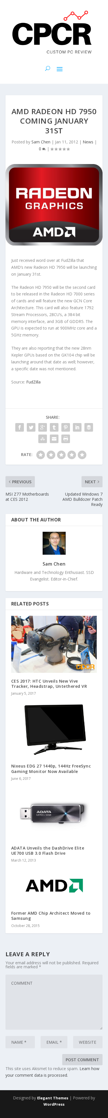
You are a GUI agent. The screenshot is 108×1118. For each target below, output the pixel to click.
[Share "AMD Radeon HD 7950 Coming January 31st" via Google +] (42, 427)
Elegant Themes (52, 1098)
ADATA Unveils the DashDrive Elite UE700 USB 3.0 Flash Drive (47, 850)
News (88, 142)
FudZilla (33, 382)
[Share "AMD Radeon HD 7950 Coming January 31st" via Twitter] (31, 427)
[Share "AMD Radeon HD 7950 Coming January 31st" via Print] (65, 439)
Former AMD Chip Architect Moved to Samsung (51, 915)
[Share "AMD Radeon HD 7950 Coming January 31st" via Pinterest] (65, 427)
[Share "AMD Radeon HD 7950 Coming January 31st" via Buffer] (88, 427)
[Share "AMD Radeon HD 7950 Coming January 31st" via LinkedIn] (77, 427)
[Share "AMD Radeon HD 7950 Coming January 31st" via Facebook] (19, 427)
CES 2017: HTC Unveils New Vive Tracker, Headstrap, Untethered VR (49, 683)
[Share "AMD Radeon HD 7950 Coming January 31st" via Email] (54, 439)
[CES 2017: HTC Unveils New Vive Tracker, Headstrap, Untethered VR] (54, 644)
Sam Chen (40, 142)
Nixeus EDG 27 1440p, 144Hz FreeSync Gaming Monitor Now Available (51, 768)
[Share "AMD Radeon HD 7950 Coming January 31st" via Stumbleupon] (42, 439)
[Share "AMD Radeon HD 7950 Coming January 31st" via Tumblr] (54, 427)
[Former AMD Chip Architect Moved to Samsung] (54, 886)
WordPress (54, 1104)
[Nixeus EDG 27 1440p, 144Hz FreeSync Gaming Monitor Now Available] (54, 729)
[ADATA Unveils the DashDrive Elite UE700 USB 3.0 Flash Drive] (54, 813)
